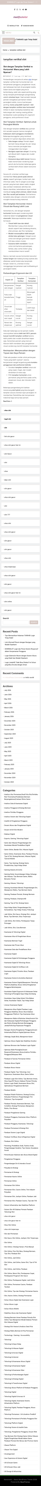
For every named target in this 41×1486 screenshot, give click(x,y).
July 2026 (7, 690)
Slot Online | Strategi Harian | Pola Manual (19, 1247)
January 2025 (9, 769)
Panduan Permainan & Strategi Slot (16, 1128)
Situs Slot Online (10, 1225)
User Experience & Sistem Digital (15, 1458)
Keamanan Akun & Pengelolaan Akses (17, 936)
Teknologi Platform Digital (13, 1423)
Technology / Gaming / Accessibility (17, 1335)
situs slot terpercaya (11, 1229)
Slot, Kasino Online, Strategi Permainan (18, 1296)
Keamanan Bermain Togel (13, 941)
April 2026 (7, 703)
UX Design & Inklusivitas (12, 1471)
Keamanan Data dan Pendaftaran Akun (17, 949)
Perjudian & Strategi (11, 1168)
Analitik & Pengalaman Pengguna (15, 821)
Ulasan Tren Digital (11, 1450)
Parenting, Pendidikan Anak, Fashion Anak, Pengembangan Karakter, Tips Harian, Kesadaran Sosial (21, 1148)
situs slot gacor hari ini (12, 445)
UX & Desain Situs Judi (12, 1467)
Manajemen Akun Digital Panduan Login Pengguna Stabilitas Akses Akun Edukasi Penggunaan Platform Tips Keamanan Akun (19, 1011)
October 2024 (9, 782)
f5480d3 (8, 76)
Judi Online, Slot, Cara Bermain (15, 928)
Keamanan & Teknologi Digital (14, 932)
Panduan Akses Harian (12, 1068)
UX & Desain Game (10, 1463)
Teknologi (7, 1340)
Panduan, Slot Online (11, 1141)
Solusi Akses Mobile (11, 1309)
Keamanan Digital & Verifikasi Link (16, 967)
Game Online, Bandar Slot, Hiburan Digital (18, 850)
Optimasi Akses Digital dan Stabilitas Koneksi (20, 1041)
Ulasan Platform (10, 1445)
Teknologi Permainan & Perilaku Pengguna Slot (20, 1419)
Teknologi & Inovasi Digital (13, 1353)
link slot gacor (9, 436)
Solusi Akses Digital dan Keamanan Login (19, 1300)
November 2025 (9, 725)
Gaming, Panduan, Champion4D (15, 899)
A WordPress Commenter (13, 677)
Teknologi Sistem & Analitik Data (15, 1427)
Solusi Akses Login (11, 1304)
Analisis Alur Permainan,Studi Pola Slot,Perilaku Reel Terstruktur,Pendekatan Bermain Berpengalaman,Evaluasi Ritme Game (21, 797)
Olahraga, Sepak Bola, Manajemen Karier (18, 1037)
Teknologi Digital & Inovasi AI (14, 1396)
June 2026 (7, 695)
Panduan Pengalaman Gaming (14, 1113)
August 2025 (8, 738)
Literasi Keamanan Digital (13, 1005)
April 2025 (7, 756)
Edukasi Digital (9, 834)
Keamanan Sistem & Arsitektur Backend (18, 978)
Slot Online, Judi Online (12, 1258)
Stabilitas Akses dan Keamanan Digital (17, 1313)
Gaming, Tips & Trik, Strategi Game (16, 903)
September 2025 (10, 734)
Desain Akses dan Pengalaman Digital (17, 825)
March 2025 (8, 760)
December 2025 (9, 721)
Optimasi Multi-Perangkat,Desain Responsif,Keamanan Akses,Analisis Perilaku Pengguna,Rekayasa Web (20, 1052)
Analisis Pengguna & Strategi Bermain (17, 808)
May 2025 (7, 751)
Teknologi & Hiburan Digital (13, 1348)
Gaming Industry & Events (13, 870)
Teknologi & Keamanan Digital (14, 1366)
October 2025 (9, 730)
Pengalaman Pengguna (12, 1159)
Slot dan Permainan (11, 1234)
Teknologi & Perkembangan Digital (16, 1375)
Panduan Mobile (10, 1090)
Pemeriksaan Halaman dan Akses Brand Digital (20, 1155)
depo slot (7, 480)
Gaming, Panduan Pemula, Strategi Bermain (19, 894)
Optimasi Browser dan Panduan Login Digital (19, 1045)
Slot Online (8, 1242)
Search (6, 618)
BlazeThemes (25, 1482)
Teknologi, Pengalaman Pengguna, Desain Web (20, 1432)
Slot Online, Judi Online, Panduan (15, 1269)
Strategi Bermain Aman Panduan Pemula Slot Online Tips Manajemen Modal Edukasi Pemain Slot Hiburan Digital (20, 1320)
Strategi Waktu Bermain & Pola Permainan (19, 1331)
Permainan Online (10, 1181)
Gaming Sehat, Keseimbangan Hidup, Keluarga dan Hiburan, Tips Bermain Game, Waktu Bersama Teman (20, 876)
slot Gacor (8, 454)
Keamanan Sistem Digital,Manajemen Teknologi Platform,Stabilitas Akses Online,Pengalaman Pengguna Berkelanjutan (21, 985)
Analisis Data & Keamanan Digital (16, 803)
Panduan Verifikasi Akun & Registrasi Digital (19, 1137)
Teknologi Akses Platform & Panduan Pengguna (21, 1388)
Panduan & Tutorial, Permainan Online (17, 1059)
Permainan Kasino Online (13, 1177)
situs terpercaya (10, 567)
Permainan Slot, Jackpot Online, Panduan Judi (20, 1196)
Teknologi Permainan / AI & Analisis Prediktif (20, 1414)
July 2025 (7, 743)
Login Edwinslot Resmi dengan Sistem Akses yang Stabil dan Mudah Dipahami (19, 2)
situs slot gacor (9, 497)
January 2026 (9, 716)
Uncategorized (9, 1454)
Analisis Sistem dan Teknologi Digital (17, 817)
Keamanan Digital (10, 954)
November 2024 (9, 778)
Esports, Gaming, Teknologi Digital (16, 838)
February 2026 (9, 712)
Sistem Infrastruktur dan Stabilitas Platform (19, 1205)
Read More (7, 401)
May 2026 (7, 699)
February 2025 (9, 764)
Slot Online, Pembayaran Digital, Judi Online (19, 1280)
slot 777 (7, 515)
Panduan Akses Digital (12, 1063)
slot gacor (7, 488)
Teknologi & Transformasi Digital (15, 1383)
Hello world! (29, 677)
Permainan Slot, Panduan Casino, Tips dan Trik (20, 1201)
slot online (8, 602)
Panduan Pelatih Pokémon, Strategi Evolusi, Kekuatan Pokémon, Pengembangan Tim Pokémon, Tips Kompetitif (19, 1097)
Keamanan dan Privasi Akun (14, 945)
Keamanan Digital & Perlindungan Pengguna (19, 958)
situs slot (7, 523)
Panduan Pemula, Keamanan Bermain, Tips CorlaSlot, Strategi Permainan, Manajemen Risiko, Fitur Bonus (19, 1106)
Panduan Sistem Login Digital (14, 1132)
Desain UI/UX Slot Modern (13, 830)
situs (6, 471)
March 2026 (8, 708)
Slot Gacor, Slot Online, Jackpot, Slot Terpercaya (21, 1238)
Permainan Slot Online (12, 1185)
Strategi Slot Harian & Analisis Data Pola (18, 1327)
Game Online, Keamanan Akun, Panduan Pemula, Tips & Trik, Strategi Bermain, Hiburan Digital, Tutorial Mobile (21, 856)
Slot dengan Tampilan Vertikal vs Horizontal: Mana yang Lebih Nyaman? (18, 69)
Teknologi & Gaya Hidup (12, 1344)
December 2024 (9, 773)
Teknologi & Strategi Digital (13, 1379)
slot (30, 79)
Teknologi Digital (10, 1392)
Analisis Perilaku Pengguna (13, 812)
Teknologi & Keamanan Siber (14, 1370)
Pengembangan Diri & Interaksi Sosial (17, 1163)
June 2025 (7, 747)
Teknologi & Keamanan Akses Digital (17, 1361)
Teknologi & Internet (11, 1357)
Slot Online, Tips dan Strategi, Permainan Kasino (21, 1291)
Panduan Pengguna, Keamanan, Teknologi (18, 1124)
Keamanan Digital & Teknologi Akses (17, 963)
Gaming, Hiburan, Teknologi (14, 883)
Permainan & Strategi (11, 1172)
